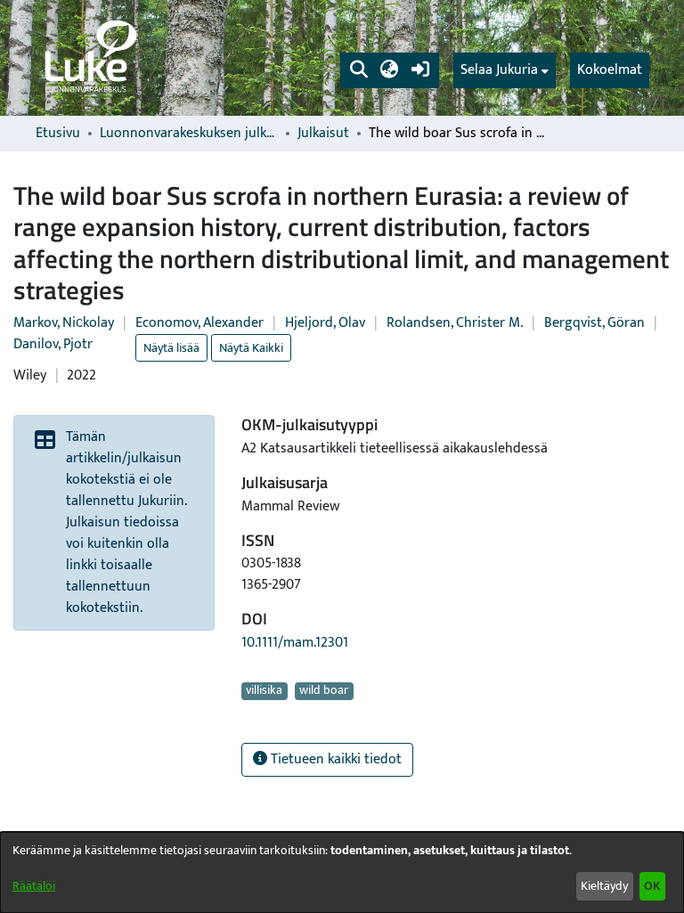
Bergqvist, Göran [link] (594, 323)
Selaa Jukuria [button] (499, 70)
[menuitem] (504, 70)
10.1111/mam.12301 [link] (294, 643)
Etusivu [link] (58, 133)
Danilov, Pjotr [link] (53, 344)
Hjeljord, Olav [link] (325, 323)
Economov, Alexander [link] (199, 323)
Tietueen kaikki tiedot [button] (334, 759)
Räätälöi (33, 885)
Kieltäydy (604, 886)
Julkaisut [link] (323, 133)
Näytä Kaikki (251, 348)
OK (652, 886)
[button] (358, 70)
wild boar (323, 691)
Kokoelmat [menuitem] (609, 70)
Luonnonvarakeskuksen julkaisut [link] (189, 133)
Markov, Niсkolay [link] (63, 323)
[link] (89, 58)
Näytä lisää (171, 348)
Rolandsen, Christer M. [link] (455, 323)
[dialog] (342, 872)
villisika (264, 691)
